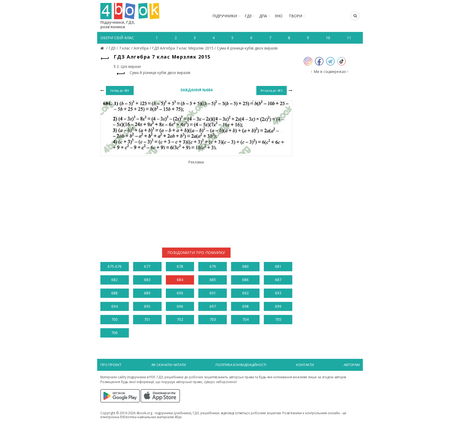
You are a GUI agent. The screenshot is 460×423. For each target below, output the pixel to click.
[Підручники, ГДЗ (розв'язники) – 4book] (102, 48)
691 (213, 292)
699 (278, 306)
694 (114, 306)
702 (180, 319)
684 (180, 279)
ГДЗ (248, 15)
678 (180, 266)
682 (114, 279)
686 (245, 279)
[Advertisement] (196, 201)
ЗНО (278, 15)
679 (213, 266)
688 (114, 292)
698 (245, 306)
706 (114, 332)
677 (147, 266)
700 (114, 319)
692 (245, 292)
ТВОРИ (295, 15)
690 (180, 292)
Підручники (224, 15)
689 (147, 292)
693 (278, 292)
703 (213, 319)
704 (245, 319)
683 (147, 279)
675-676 (115, 266)
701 (147, 319)
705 (278, 319)
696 (180, 306)
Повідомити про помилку (196, 252)
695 (147, 306)
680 (245, 266)
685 (213, 279)
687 (278, 279)
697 (213, 306)
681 (278, 266)
